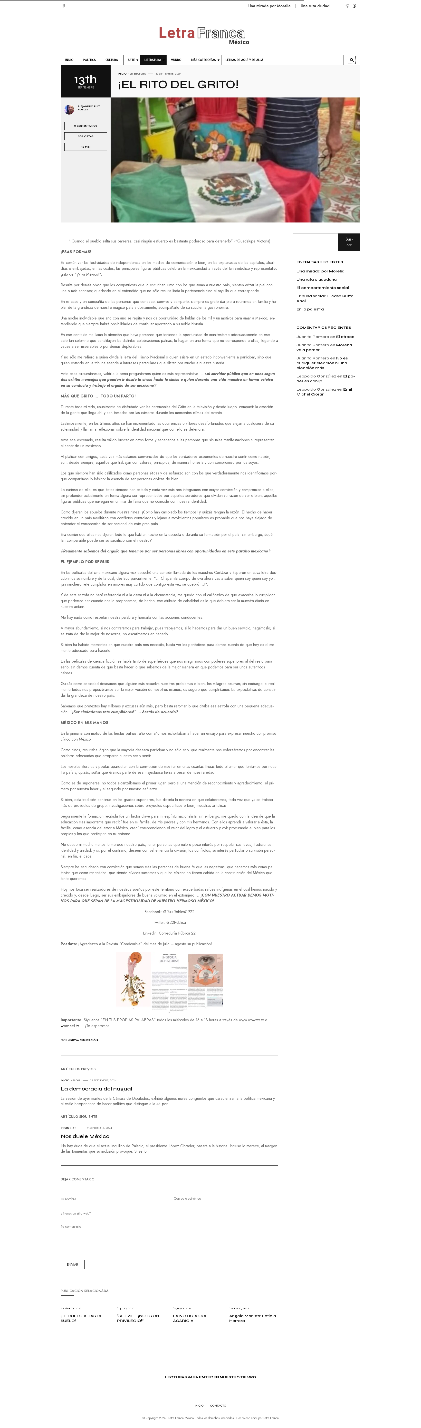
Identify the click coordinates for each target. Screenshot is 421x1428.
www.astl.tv (70, 1026)
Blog (76, 1080)
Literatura (138, 74)
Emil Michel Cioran (324, 391)
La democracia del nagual (96, 1089)
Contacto (218, 1405)
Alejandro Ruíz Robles (89, 108)
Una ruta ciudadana (291, 6)
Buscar (349, 241)
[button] (64, 3)
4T (74, 1128)
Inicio (122, 74)
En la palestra (310, 309)
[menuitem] (70, 60)
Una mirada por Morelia (242, 6)
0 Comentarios (85, 126)
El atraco (345, 336)
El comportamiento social (323, 287)
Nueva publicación (84, 1040)
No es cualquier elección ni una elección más (322, 363)
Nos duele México (85, 1136)
